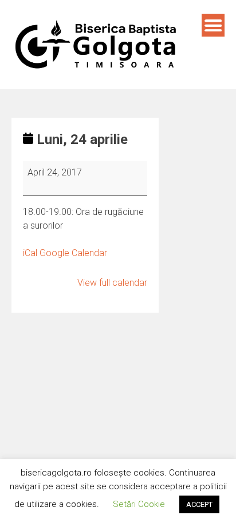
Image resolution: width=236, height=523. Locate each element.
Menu (213, 25)
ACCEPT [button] (199, 504)
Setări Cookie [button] (139, 504)
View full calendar (112, 282)
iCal (30, 252)
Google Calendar (73, 252)
